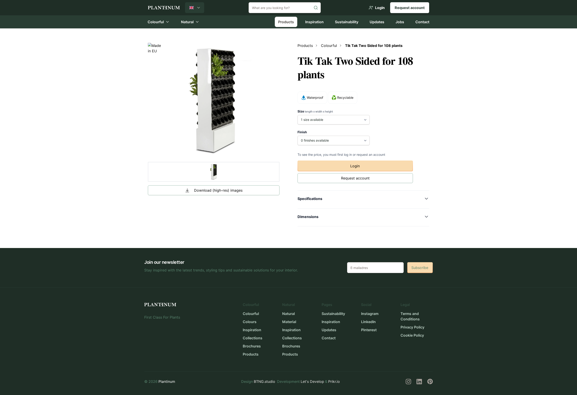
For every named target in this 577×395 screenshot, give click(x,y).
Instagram (369, 313)
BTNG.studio (264, 381)
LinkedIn (368, 321)
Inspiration (314, 22)
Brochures (252, 346)
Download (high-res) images (218, 190)
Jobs (400, 22)
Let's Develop (312, 381)
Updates (377, 22)
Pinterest (369, 330)
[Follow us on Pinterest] (430, 381)
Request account (410, 7)
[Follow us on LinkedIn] (419, 381)
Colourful (251, 313)
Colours (249, 321)
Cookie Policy (412, 335)
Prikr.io (334, 381)
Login (355, 166)
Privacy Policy (412, 327)
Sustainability (346, 22)
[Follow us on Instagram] (408, 381)
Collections (252, 338)
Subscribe (419, 267)
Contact (422, 22)
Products (286, 22)
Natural (288, 313)
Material (289, 321)
